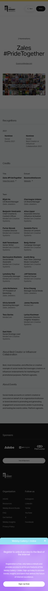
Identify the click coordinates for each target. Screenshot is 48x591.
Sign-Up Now (24, 584)
